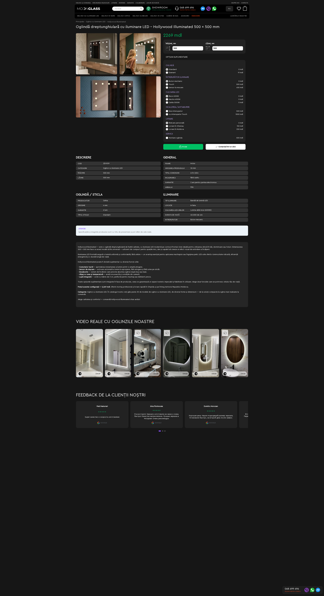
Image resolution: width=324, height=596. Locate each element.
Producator (83, 201)
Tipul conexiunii (172, 173)
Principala (80, 22)
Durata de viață (172, 215)
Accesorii (185, 16)
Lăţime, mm (210, 43)
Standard (173, 69)
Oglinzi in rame (108, 16)
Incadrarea (170, 178)
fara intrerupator (176, 111)
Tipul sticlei (83, 215)
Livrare (114, 3)
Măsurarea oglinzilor (101, 3)
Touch (171, 84)
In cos (184, 147)
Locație (168, 205)
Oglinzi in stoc (157, 16)
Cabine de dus (172, 16)
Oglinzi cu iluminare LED (88, 16)
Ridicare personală (176, 123)
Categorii (82, 168)
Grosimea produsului (175, 168)
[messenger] (203, 8)
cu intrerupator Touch (178, 114)
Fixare (168, 163)
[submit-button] (141, 9)
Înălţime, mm (171, 43)
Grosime (81, 205)
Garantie (169, 182)
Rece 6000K (174, 96)
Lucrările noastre (238, 16)
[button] (159, 431)
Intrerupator (171, 220)
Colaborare (140, 3)
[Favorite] (240, 9)
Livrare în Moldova (176, 129)
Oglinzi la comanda (83, 3)
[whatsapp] (214, 8)
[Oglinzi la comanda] (88, 8)
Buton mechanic (175, 81)
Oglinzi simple (123, 16)
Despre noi (235, 3)
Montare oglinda (175, 138)
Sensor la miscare (176, 87)
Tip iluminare (171, 201)
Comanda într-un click (227, 147)
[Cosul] (245, 8)
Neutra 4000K (174, 99)
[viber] (208, 8)
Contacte (244, 3)
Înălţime (81, 173)
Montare (122, 3)
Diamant (172, 73)
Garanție (130, 3)
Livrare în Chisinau (176, 126)
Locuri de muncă (153, 3)
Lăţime (81, 178)
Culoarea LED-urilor (174, 210)
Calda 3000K (174, 102)
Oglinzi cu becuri (140, 16)
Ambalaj (169, 187)
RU (229, 8)
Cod (80, 163)
